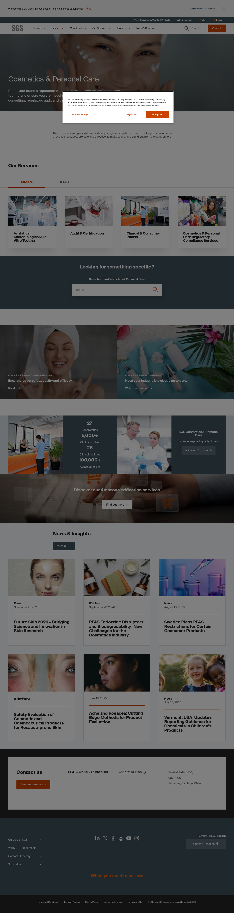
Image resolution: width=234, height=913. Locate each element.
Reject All (132, 114)
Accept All (157, 114)
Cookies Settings (79, 114)
